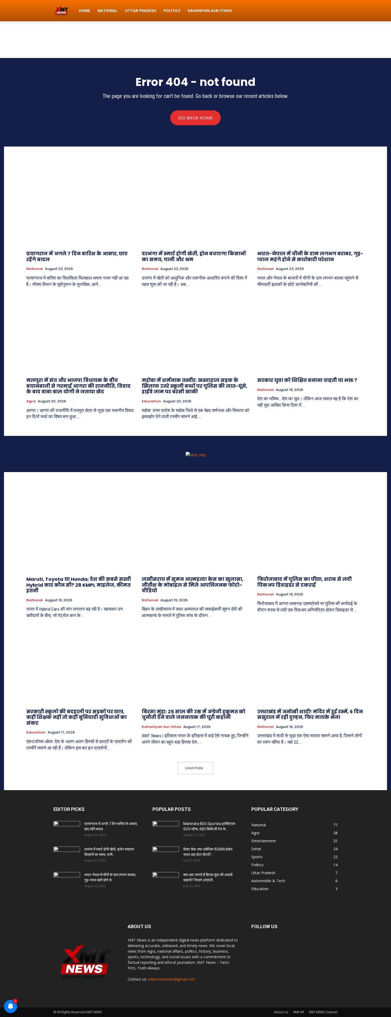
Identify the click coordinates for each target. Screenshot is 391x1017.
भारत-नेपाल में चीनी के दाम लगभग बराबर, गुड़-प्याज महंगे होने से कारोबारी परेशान (310, 256)
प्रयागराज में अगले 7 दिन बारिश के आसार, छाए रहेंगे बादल (77, 256)
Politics (172, 10)
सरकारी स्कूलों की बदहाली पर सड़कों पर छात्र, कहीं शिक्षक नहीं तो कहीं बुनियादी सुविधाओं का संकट (76, 717)
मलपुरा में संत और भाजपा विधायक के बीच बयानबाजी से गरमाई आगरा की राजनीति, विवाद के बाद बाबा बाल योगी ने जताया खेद (78, 386)
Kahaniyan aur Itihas (210, 10)
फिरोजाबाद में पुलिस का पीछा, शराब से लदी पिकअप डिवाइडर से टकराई (304, 582)
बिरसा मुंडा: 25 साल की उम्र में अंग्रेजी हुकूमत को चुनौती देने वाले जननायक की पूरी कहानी (193, 714)
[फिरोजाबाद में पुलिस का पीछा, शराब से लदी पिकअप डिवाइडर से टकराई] (311, 532)
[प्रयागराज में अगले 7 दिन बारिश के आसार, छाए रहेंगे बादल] (80, 206)
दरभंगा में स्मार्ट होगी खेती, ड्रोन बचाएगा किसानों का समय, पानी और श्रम (194, 256)
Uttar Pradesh (140, 10)
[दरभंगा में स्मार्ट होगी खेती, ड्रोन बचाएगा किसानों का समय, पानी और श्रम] (195, 206)
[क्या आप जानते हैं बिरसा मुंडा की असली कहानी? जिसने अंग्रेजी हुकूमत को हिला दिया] (165, 881)
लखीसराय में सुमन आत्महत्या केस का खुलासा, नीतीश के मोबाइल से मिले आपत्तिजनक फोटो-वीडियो (192, 585)
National (108, 10)
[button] (331, 11)
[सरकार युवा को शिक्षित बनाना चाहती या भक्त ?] (311, 333)
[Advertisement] (195, 40)
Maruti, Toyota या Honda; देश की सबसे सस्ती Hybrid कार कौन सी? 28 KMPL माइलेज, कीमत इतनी (78, 585)
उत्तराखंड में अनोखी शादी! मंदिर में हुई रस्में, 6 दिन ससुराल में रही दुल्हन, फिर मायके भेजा (310, 714)
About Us (281, 1012)
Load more (194, 768)
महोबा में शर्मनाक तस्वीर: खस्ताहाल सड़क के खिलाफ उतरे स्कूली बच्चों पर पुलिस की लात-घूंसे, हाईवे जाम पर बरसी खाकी (194, 386)
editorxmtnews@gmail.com (171, 979)
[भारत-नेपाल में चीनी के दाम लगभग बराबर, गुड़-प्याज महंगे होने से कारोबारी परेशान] (311, 206)
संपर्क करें (298, 1012)
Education (151, 401)
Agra (31, 401)
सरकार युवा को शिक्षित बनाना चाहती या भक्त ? (307, 380)
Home (84, 10)
